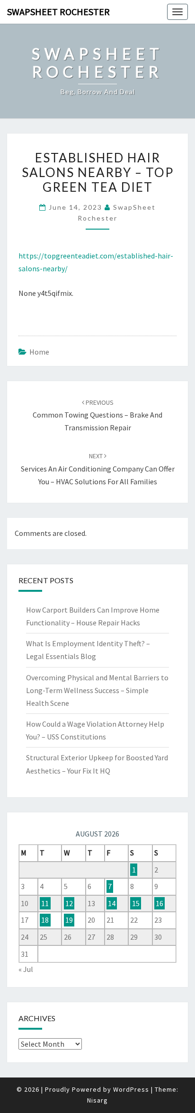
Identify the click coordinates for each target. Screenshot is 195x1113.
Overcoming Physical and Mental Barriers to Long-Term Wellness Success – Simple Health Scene (97, 690)
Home (39, 351)
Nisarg (97, 1100)
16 (159, 903)
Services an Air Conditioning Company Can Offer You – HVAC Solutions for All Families (98, 469)
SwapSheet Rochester (58, 12)
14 (111, 903)
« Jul (25, 969)
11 (45, 903)
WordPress (131, 1089)
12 (69, 903)
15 (136, 903)
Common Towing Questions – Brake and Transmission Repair (97, 415)
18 (45, 920)
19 (69, 920)
